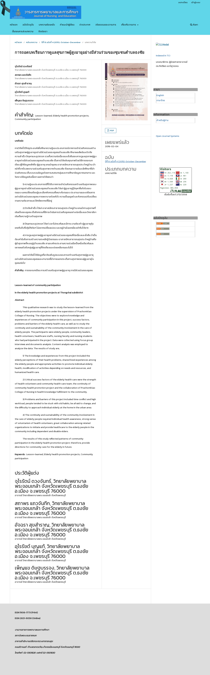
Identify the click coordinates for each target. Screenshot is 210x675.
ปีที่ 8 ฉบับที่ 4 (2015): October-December (61, 42)
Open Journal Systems (167, 136)
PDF (112, 130)
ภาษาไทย (160, 100)
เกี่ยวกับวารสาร (128, 24)
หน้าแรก (13, 24)
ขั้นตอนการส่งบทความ (22, 31)
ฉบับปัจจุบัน (28, 24)
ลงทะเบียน (183, 2)
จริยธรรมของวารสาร (105, 24)
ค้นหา (195, 24)
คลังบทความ (31, 42)
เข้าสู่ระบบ (195, 2)
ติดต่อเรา (42, 31)
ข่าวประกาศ (84, 24)
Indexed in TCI (163, 55)
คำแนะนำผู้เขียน (67, 24)
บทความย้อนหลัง (47, 24)
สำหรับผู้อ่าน (162, 120)
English (160, 95)
